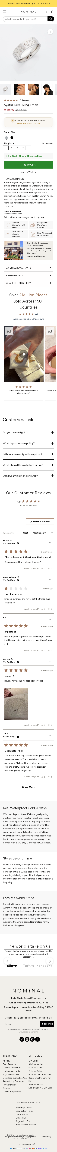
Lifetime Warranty (11, 1071)
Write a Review (43, 522)
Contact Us (21, 1117)
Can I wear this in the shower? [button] (20, 475)
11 (28, 147)
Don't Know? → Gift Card (40, 1087)
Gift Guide (33, 1060)
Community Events (12, 1091)
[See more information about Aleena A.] (50, 661)
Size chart (47, 143)
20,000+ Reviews (11, 1074)
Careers (6, 1088)
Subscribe (47, 1023)
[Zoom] (50, 31)
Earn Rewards (9, 1064)
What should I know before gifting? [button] (23, 464)
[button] (17, 100)
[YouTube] (32, 1039)
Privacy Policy (37, 1029)
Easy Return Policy (24, 1111)
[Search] (50, 18)
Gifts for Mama (35, 1067)
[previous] (7, 961)
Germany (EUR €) (27, 1144)
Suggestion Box (23, 1121)
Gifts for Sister (35, 1071)
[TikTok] (37, 1039)
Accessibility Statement (14, 1081)
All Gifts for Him (35, 1084)
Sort (25, 532)
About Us (7, 1060)
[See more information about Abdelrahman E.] (50, 579)
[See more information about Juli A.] (50, 736)
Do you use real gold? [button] (15, 432)
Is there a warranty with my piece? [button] (22, 454)
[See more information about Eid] (50, 620)
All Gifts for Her (35, 1064)
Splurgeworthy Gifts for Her (39, 1079)
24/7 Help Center (24, 1107)
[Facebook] (21, 1039)
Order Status (22, 1114)
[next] (49, 961)
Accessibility (46, 1137)
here (42, 217)
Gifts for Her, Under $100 (40, 1074)
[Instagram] (27, 1039)
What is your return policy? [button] (19, 443)
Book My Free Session (26, 1124)
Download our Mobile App (15, 1078)
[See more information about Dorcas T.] (50, 542)
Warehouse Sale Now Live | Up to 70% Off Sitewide (29, 3)
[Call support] (47, 12)
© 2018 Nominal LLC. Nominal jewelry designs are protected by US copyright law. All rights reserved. (20, 1136)
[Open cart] (52, 11)
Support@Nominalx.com (35, 998)
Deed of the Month (12, 1067)
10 (23, 147)
